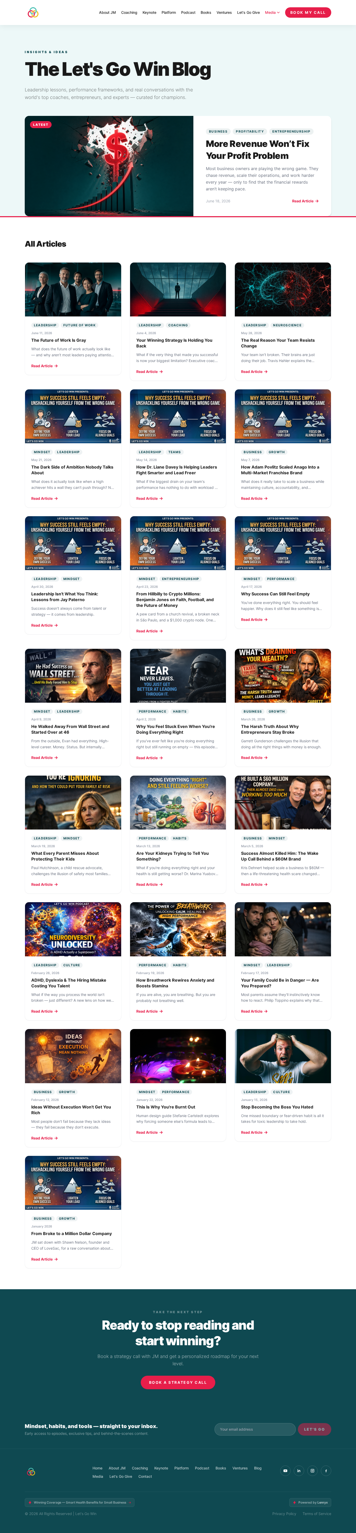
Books (206, 12)
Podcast (188, 12)
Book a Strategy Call (178, 1382)
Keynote (149, 12)
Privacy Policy (284, 1513)
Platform (169, 12)
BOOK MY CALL (308, 12)
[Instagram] (312, 1471)
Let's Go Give (248, 12)
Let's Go (314, 1429)
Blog (258, 1468)
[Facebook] (326, 1471)
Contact (145, 1476)
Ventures (224, 12)
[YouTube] (285, 1471)
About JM (107, 12)
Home (97, 1468)
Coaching (129, 12)
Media (270, 12)
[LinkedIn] (299, 1471)
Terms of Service (317, 1513)
